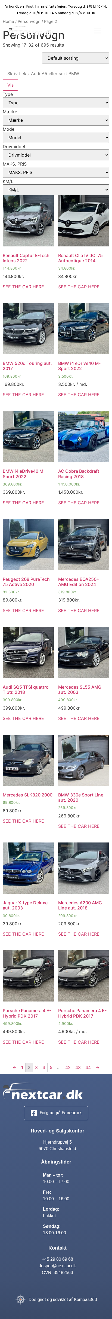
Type (8, 94)
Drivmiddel (14, 146)
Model (9, 129)
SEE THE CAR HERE (23, 286)
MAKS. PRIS (15, 164)
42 (68, 1067)
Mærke (10, 111)
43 (78, 1067)
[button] (97, 31)
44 (88, 1067)
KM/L (8, 181)
